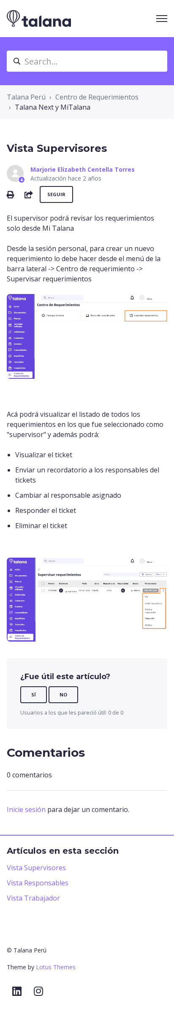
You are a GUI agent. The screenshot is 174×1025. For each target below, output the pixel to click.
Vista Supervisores (36, 867)
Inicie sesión (26, 809)
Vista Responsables (37, 882)
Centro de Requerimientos (97, 97)
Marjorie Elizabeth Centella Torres (82, 169)
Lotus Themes (56, 967)
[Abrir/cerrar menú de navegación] (162, 18)
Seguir (56, 194)
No (63, 694)
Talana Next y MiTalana (52, 107)
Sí (33, 694)
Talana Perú (26, 97)
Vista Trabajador (33, 898)
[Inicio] (39, 18)
